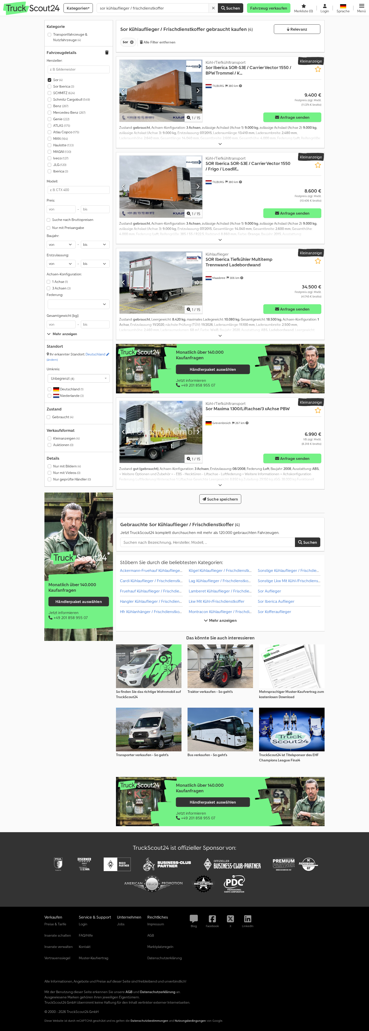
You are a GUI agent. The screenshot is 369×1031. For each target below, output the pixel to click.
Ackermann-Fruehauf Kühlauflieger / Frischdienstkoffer (168, 570)
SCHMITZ (64, 93)
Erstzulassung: (58, 255)
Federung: (55, 294)
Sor (58, 80)
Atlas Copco (66, 132)
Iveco (60, 158)
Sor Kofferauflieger (274, 611)
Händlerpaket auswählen (78, 601)
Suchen (232, 8)
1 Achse (60, 281)
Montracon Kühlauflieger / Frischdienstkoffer (228, 611)
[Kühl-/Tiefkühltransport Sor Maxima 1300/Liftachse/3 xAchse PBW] (160, 432)
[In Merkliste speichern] (318, 69)
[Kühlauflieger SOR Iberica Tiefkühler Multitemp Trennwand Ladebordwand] (160, 283)
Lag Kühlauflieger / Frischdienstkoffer (222, 580)
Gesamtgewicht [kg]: (63, 315)
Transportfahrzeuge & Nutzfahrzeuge (70, 37)
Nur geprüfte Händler (72, 479)
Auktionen (63, 445)
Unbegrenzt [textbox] (62, 378)
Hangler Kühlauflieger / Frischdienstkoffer (156, 601)
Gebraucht (62, 417)
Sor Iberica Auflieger (276, 601)
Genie (61, 119)
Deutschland (71, 389)
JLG (59, 164)
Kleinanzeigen (66, 438)
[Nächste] (198, 90)
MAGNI (62, 151)
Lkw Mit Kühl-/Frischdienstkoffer (216, 601)
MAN (60, 138)
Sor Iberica (63, 86)
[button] (361, 8)
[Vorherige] (124, 90)
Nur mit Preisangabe (68, 227)
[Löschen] (213, 8)
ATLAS (61, 125)
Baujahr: (53, 235)
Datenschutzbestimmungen (149, 1020)
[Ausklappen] (220, 144)
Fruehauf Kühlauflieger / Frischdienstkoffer (157, 590)
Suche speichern (222, 499)
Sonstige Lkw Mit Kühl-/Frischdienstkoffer (294, 580)
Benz (60, 106)
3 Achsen (61, 288)
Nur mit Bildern (67, 466)
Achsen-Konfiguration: (64, 274)
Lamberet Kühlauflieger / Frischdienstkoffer (227, 590)
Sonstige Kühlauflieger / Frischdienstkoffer (295, 570)
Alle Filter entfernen (159, 42)
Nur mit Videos (66, 472)
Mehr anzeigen (222, 620)
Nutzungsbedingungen (190, 1020)
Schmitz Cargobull (71, 99)
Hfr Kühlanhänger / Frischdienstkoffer (153, 611)
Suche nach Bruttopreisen (72, 219)
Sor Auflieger (269, 590)
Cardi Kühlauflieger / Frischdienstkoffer (154, 580)
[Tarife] (78, 558)
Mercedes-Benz (69, 112)
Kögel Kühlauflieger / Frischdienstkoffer (223, 570)
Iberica (60, 171)
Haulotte (63, 145)
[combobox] (79, 378)
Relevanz (298, 29)
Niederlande (71, 395)
